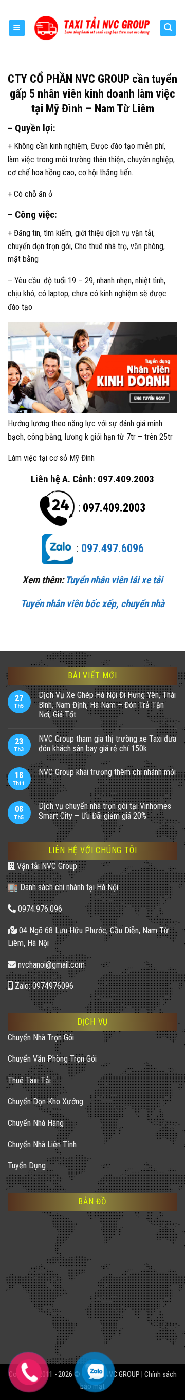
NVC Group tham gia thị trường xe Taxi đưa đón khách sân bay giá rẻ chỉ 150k (107, 743)
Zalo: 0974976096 (43, 986)
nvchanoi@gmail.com (50, 965)
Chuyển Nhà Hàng (36, 1123)
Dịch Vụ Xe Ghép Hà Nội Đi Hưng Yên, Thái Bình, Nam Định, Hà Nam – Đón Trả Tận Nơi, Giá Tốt (107, 705)
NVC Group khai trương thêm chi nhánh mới (107, 772)
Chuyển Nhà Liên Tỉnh (42, 1144)
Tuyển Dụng (27, 1165)
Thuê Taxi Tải (29, 1080)
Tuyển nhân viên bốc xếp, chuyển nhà (92, 604)
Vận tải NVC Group (46, 866)
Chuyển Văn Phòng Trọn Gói (52, 1059)
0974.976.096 (39, 909)
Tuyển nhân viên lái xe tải (114, 580)
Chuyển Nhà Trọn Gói (41, 1038)
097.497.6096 (112, 548)
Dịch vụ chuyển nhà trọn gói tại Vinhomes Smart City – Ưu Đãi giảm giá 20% (105, 811)
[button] (17, 28)
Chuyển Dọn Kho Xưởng (45, 1101)
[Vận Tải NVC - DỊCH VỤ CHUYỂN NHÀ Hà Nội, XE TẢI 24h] (92, 27)
